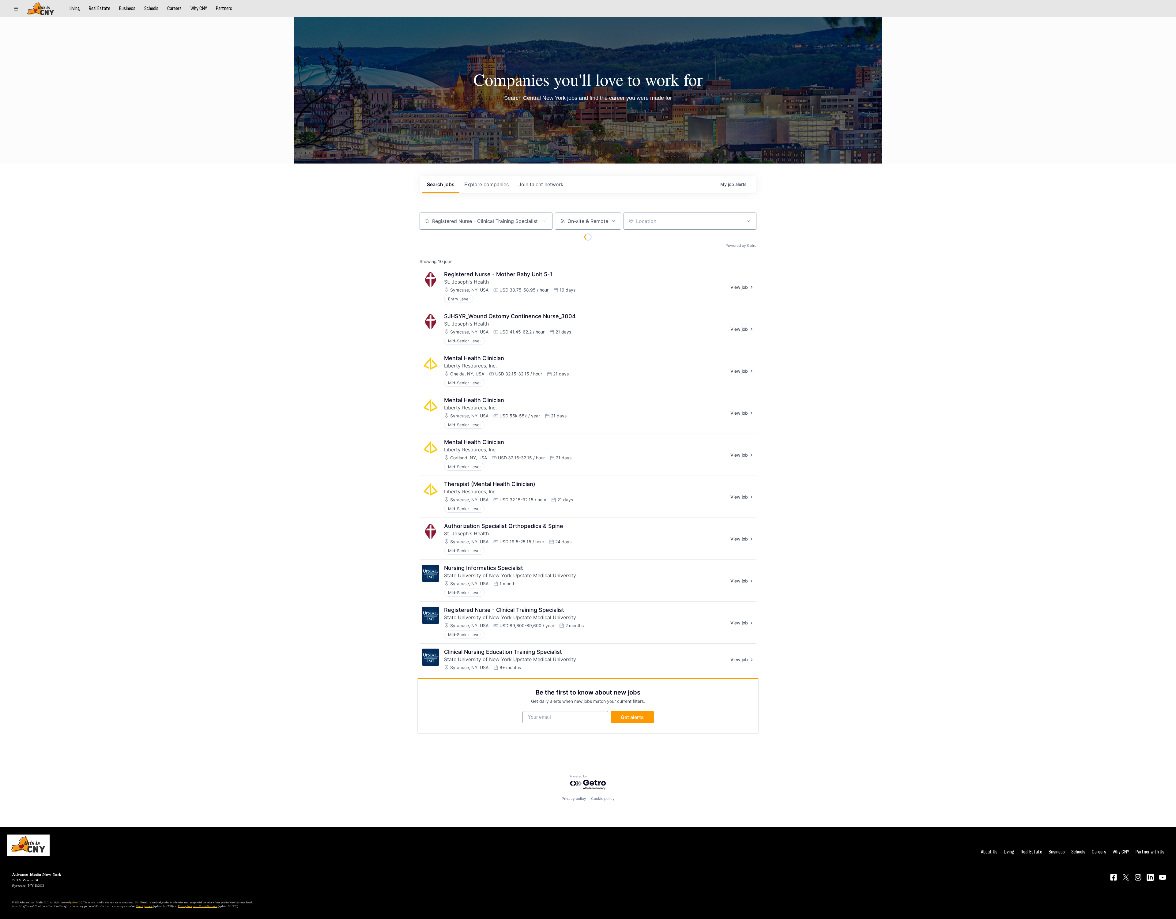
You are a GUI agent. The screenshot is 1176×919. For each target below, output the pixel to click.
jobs (440, 184)
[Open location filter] (748, 221)
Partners (224, 8)
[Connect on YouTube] (1162, 877)
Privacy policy (574, 798)
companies (486, 184)
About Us (989, 852)
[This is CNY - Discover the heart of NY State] (41, 9)
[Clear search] (544, 221)
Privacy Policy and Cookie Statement (197, 906)
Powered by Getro (741, 245)
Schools (151, 8)
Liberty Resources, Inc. (470, 366)
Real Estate (99, 8)
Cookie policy (603, 798)
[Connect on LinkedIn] (1150, 877)
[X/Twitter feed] (1126, 877)
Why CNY (198, 8)
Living (75, 8)
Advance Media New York (36, 874)
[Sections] (16, 8)
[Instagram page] (1138, 877)
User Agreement (144, 906)
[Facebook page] (1113, 877)
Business (127, 8)
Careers (174, 8)
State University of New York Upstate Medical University (510, 575)
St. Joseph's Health (466, 282)
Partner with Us (1150, 852)
